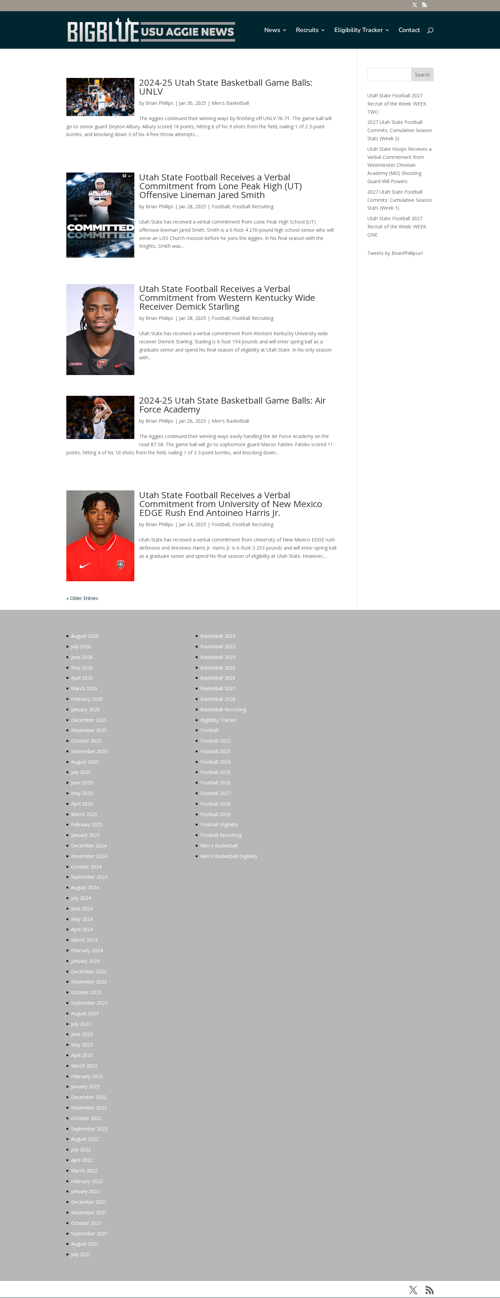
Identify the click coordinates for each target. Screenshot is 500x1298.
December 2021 (88, 1202)
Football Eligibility (219, 824)
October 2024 (86, 866)
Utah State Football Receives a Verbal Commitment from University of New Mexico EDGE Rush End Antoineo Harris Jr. (230, 504)
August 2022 (85, 1139)
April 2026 (82, 678)
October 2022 (86, 1118)
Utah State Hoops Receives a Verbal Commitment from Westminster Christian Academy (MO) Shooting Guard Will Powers (399, 165)
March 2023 (84, 1065)
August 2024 (85, 887)
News (272, 31)
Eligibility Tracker (358, 31)
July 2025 (81, 772)
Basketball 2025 (217, 667)
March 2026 (84, 688)
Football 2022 (215, 740)
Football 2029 (215, 814)
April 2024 (82, 929)
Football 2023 (215, 751)
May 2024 (82, 919)
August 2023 (85, 1013)
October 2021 (86, 1223)
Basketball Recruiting (223, 709)
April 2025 (82, 803)
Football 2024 (215, 762)
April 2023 (82, 1055)
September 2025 (89, 751)
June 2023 (82, 1034)
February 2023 (87, 1076)
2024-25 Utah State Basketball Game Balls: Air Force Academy (232, 404)
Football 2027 (215, 793)
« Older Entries (82, 598)
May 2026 (82, 667)
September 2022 (89, 1128)
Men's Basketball (230, 103)
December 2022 (88, 1097)
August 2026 (85, 636)
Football (221, 206)
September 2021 (89, 1233)
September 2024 (89, 877)
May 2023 (82, 1044)
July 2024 (81, 898)
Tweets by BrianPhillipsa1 (395, 253)
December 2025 (88, 720)
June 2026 (82, 657)
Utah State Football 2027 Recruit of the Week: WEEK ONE (396, 226)
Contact (409, 31)
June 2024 (82, 908)
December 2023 (88, 971)
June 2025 (82, 782)
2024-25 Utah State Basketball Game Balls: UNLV (226, 86)
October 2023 (86, 992)
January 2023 (85, 1086)
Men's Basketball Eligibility (228, 856)
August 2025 (85, 762)
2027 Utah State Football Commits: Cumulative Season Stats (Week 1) (399, 200)
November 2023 (89, 981)
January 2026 (85, 709)
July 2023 (81, 1024)
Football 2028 (215, 803)
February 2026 (87, 699)
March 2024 (84, 940)
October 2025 (86, 740)
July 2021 (81, 1254)
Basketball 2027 (217, 688)
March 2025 (84, 814)
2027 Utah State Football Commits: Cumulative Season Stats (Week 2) (399, 130)
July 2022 (81, 1149)
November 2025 (89, 730)
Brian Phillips (159, 103)
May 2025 (82, 793)
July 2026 (81, 646)
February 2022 (87, 1181)
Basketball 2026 (217, 678)
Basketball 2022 (217, 636)
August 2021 (85, 1243)
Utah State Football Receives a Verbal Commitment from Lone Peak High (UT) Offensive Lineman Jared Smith (220, 186)
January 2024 (85, 961)
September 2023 (89, 1003)
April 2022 (82, 1160)
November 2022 (89, 1107)
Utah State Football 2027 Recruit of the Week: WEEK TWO (396, 103)
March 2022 (84, 1170)
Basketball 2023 (217, 646)
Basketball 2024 (217, 657)
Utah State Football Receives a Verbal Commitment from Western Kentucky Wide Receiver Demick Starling (227, 297)
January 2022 (85, 1191)
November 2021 (89, 1212)
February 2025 (87, 824)
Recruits (307, 31)
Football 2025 (215, 772)
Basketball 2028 (217, 699)
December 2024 (88, 845)
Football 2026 (215, 782)
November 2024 (89, 856)
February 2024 (87, 950)
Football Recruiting (252, 206)
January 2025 (85, 835)
